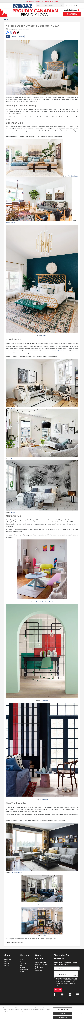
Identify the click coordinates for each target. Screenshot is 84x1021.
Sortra (12, 459)
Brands (6, 965)
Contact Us (38, 970)
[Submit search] (61, 5)
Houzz (44, 905)
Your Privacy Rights (62, 1009)
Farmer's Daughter (16, 872)
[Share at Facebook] (7, 32)
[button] (8, 5)
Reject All (62, 1013)
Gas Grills (7, 961)
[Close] (81, 1013)
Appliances (7, 959)
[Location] (72, 5)
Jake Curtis (44, 700)
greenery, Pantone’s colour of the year (56, 351)
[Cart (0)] (77, 5)
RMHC (22, 965)
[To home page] (22, 5)
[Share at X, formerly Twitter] (18, 32)
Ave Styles (44, 335)
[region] (42, 1013)
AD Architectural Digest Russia (44, 602)
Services (22, 961)
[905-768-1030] (74, 5)
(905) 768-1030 (39, 968)
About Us (22, 959)
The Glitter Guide (73, 176)
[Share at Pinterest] (14, 32)
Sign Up (58, 989)
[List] (69, 5)
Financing (23, 963)
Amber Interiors (10, 222)
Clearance (7, 963)
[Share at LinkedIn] (11, 32)
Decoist (13, 408)
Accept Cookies (63, 1017)
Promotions (23, 967)
